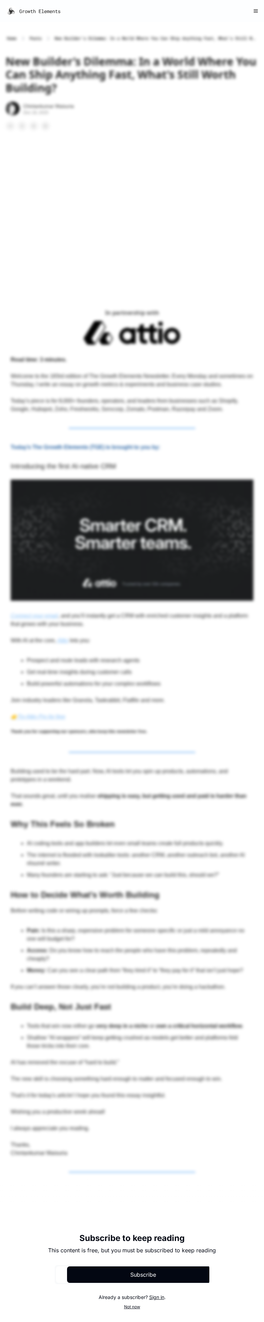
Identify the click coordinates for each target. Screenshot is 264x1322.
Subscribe (143, 1274)
